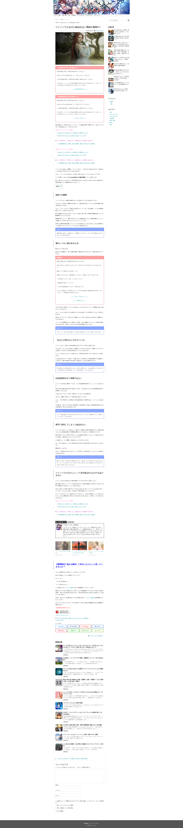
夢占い (111, 122)
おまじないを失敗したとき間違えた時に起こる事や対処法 (72, 758)
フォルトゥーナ (93, 825)
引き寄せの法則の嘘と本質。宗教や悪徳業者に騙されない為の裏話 (82, 725)
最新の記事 (71, 522)
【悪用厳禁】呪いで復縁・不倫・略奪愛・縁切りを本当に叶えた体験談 (76, 143)
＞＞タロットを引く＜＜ (79, 118)
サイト (57, 795)
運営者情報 (86, 823)
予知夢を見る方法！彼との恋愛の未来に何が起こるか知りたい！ (121, 38)
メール (57, 790)
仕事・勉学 (64, 15)
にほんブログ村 (59, 620)
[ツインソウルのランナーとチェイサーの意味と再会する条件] (79, 545)
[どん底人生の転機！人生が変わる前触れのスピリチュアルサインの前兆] (59, 746)
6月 (111, 103)
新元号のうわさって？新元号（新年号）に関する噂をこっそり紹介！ (121, 78)
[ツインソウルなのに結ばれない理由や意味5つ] (98, 626)
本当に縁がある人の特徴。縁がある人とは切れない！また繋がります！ (121, 31)
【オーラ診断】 (70, 587)
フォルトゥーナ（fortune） (96, 635)
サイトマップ (97, 15)
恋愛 (59, 15)
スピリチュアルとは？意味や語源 (73, 703)
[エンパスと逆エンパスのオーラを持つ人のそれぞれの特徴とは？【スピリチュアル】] (59, 695)
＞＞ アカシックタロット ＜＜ (79, 296)
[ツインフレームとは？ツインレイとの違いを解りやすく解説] (59, 737)
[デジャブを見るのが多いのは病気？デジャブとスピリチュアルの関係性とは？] (59, 671)
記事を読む (65, 654)
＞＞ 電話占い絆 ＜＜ (79, 300)
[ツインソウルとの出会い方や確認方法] (62, 545)
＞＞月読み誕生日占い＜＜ (80, 89)
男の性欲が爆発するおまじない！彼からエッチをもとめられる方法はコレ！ (121, 71)
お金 (69, 15)
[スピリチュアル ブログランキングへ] (62, 613)
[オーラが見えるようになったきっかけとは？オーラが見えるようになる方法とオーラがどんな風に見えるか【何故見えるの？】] (59, 648)
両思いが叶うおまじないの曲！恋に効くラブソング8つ (72, 135)
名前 (57, 785)
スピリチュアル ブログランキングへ (62, 615)
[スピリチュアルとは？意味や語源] (59, 705)
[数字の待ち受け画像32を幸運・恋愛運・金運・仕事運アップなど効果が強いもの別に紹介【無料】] (59, 682)
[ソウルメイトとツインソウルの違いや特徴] (96, 545)
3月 (111, 104)
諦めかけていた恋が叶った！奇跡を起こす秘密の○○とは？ (73, 132)
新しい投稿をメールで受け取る (65, 808)
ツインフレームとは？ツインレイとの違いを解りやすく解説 (80, 734)
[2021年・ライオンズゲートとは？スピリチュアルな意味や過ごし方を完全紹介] (59, 715)
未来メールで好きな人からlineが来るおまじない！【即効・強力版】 (122, 59)
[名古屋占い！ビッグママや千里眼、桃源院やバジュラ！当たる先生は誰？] (59, 660)
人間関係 (74, 15)
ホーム (55, 15)
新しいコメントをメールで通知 (65, 805)
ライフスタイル (80, 15)
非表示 (60, 186)
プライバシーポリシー (94, 823)
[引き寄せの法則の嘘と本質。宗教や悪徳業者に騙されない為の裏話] (59, 727)
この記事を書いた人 (61, 522)
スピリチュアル (88, 15)
